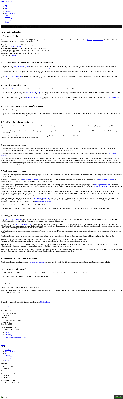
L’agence (7, 17)
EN (6, 6)
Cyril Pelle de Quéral (14, 46)
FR (6, 5)
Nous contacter (5, 307)
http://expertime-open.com (95, 40)
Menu (3, 345)
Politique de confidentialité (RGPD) (15, 337)
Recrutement (8, 334)
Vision (10, 18)
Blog (6, 15)
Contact (7, 22)
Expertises (8, 11)
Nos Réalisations (10, 13)
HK (6, 8)
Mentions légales (45, 302)
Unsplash (13, 55)
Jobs (9, 20)
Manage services (118, 396)
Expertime (8, 332)
